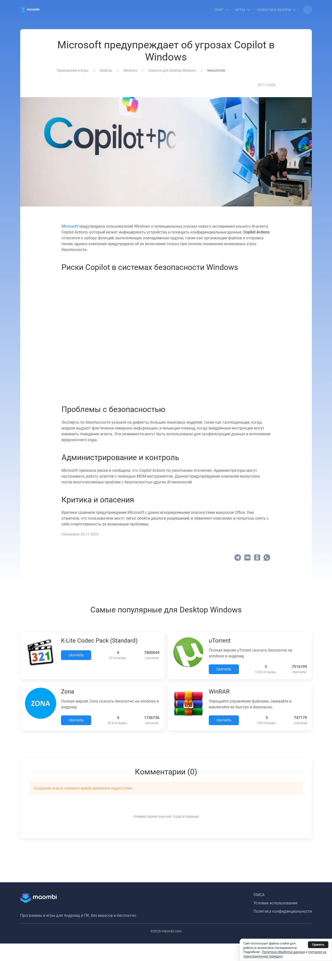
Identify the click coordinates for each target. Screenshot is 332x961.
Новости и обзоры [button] (274, 10)
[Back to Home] (29, 9)
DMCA (258, 894)
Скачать (76, 655)
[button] (307, 9)
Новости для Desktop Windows (172, 70)
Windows (130, 70)
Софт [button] (219, 10)
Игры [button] (240, 10)
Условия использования (275, 903)
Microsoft (69, 226)
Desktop (106, 70)
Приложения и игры (72, 70)
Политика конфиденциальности (282, 911)
